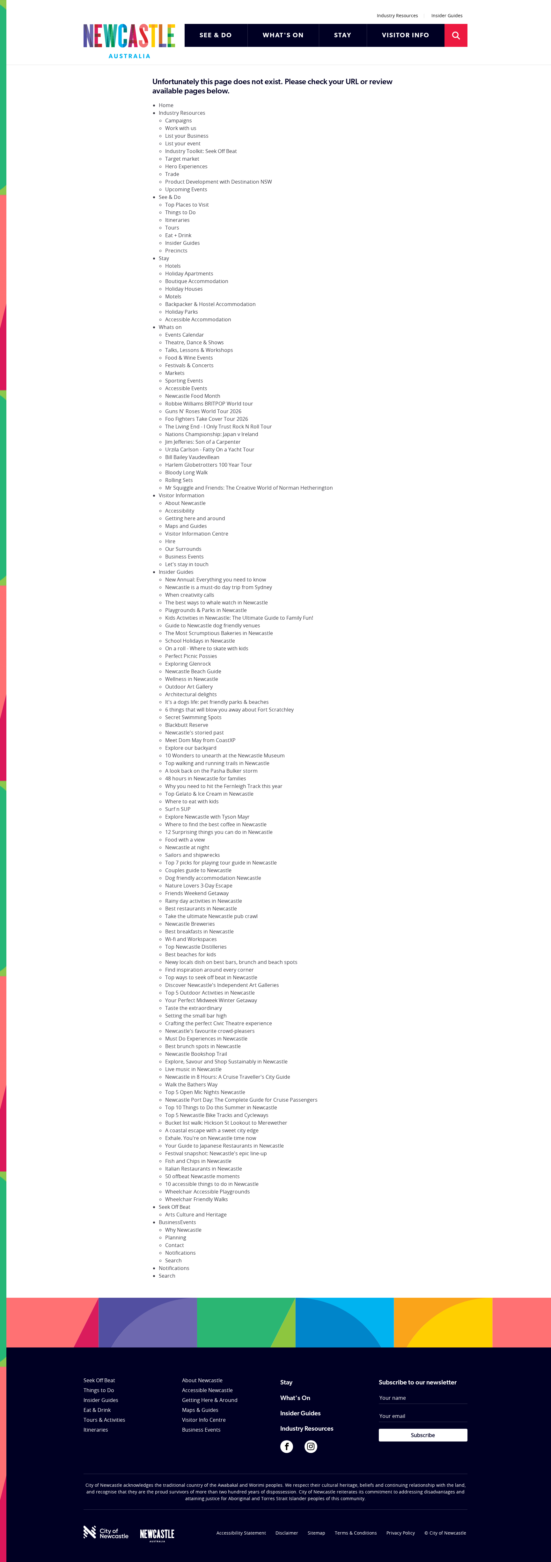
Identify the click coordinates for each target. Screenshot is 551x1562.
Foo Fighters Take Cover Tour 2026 (206, 418)
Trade (172, 174)
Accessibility (179, 510)
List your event (183, 143)
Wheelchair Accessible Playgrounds (207, 1191)
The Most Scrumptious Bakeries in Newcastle (219, 633)
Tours (172, 227)
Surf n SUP (178, 809)
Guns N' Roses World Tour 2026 (203, 411)
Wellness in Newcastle (191, 678)
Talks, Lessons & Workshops (199, 350)
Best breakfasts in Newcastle (199, 931)
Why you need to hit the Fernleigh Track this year (224, 786)
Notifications (180, 1252)
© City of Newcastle (445, 1533)
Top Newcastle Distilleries (196, 946)
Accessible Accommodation (198, 319)
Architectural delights (191, 694)
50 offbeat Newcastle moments (202, 1176)
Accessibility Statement (241, 1533)
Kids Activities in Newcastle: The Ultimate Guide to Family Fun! (239, 617)
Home (166, 105)
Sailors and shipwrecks (192, 854)
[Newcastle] (157, 1535)
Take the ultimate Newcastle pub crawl (211, 916)
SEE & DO (216, 36)
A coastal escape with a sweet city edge (212, 1130)
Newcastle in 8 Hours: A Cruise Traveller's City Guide (227, 1076)
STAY (342, 36)
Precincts (176, 250)
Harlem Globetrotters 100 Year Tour (208, 464)
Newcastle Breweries (190, 923)
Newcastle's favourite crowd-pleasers (210, 1030)
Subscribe (423, 1435)
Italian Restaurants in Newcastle (203, 1168)
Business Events (184, 556)
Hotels (173, 265)
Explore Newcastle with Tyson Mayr (207, 816)
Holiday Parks (181, 311)
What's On (295, 1398)
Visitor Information (181, 495)
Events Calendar (184, 334)
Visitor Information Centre (196, 533)
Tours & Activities (104, 1419)
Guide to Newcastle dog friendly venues (212, 625)
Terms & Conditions (356, 1533)
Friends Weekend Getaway (197, 893)
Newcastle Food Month (192, 395)
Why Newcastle (183, 1229)
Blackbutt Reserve (186, 724)
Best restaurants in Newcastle (201, 908)
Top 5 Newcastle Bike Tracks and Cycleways (216, 1115)
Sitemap (316, 1533)
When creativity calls (189, 594)
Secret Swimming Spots (193, 717)
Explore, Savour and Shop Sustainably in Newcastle (226, 1061)
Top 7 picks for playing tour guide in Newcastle (221, 862)
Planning (175, 1237)
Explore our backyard (191, 747)
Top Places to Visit (187, 204)
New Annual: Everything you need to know (215, 579)
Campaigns (178, 120)
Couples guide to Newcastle (198, 870)
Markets (175, 372)
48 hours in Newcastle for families (205, 778)
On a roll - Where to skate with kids (206, 648)
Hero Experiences (186, 166)
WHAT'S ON (283, 36)
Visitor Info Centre (204, 1419)
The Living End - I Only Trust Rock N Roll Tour (218, 426)
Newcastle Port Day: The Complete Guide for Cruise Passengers (241, 1099)
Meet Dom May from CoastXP (200, 740)
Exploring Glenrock (188, 663)
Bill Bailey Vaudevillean (192, 457)
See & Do (170, 197)
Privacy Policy (400, 1533)
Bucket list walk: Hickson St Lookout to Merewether (226, 1122)
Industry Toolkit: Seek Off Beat (201, 151)
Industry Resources (397, 15)
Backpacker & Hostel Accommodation (210, 304)
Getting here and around (195, 518)
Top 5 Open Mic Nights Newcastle (205, 1092)
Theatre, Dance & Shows (194, 342)
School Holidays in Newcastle (200, 640)
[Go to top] (538, 1549)
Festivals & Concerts (189, 365)
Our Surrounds (183, 548)
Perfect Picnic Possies (191, 656)
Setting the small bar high (196, 1015)
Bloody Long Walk (186, 472)
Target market (182, 158)
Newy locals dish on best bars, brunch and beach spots (231, 962)
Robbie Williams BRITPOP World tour (209, 403)
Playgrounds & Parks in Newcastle (206, 610)
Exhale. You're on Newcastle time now (210, 1138)
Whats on (170, 327)
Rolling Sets (179, 480)
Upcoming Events (186, 189)
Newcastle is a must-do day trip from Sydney (218, 587)
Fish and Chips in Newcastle (198, 1160)
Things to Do (180, 212)
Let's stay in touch (187, 564)
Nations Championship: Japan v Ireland (211, 434)
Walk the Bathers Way (191, 1084)
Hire (170, 541)
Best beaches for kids (190, 954)
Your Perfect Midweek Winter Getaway (211, 1000)
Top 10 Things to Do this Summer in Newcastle (221, 1107)
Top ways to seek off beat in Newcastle (211, 977)
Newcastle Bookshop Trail (196, 1053)
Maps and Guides (186, 525)
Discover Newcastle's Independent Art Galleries (222, 985)
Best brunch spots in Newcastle (203, 1046)
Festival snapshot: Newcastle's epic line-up (216, 1153)
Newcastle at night (187, 847)
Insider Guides (447, 15)
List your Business (187, 135)
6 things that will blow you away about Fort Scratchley (229, 709)
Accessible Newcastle (207, 1390)
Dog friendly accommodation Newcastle (213, 877)
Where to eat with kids (192, 801)
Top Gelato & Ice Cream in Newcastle (209, 793)
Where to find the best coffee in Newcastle (216, 824)
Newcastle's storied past (194, 732)
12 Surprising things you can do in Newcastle (219, 832)
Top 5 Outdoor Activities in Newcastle (210, 992)
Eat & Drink (97, 1409)
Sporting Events (184, 380)
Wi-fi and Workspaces (191, 939)
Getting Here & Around (210, 1400)
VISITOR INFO (406, 36)
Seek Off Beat (174, 1206)
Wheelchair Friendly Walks (196, 1199)
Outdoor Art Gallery (189, 686)
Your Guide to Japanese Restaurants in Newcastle (224, 1145)
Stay (164, 258)
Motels (173, 296)
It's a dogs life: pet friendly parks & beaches (217, 701)
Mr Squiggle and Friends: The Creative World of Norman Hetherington (249, 487)
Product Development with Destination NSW (218, 181)
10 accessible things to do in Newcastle (212, 1183)
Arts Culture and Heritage (196, 1214)
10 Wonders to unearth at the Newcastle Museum (225, 755)
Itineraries (177, 219)
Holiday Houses (184, 288)
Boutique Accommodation (196, 281)
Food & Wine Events (189, 357)
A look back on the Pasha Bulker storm (211, 770)
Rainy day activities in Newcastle (203, 900)
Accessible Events (186, 388)
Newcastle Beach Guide (193, 671)
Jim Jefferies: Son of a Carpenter (203, 441)
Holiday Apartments (189, 273)
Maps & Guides (200, 1409)
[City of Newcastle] (106, 1532)
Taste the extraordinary (193, 1007)
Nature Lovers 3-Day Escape (198, 885)
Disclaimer (287, 1533)
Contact (174, 1245)
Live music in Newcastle (193, 1069)
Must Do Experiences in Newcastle (206, 1038)
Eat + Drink (178, 235)
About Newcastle (185, 503)
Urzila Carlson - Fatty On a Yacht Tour (209, 449)
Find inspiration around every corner (209, 969)
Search (173, 1260)
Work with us (180, 128)
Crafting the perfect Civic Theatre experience (218, 1023)
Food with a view (185, 839)
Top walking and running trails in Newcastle (217, 763)
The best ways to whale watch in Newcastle (216, 602)
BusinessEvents (177, 1222)
